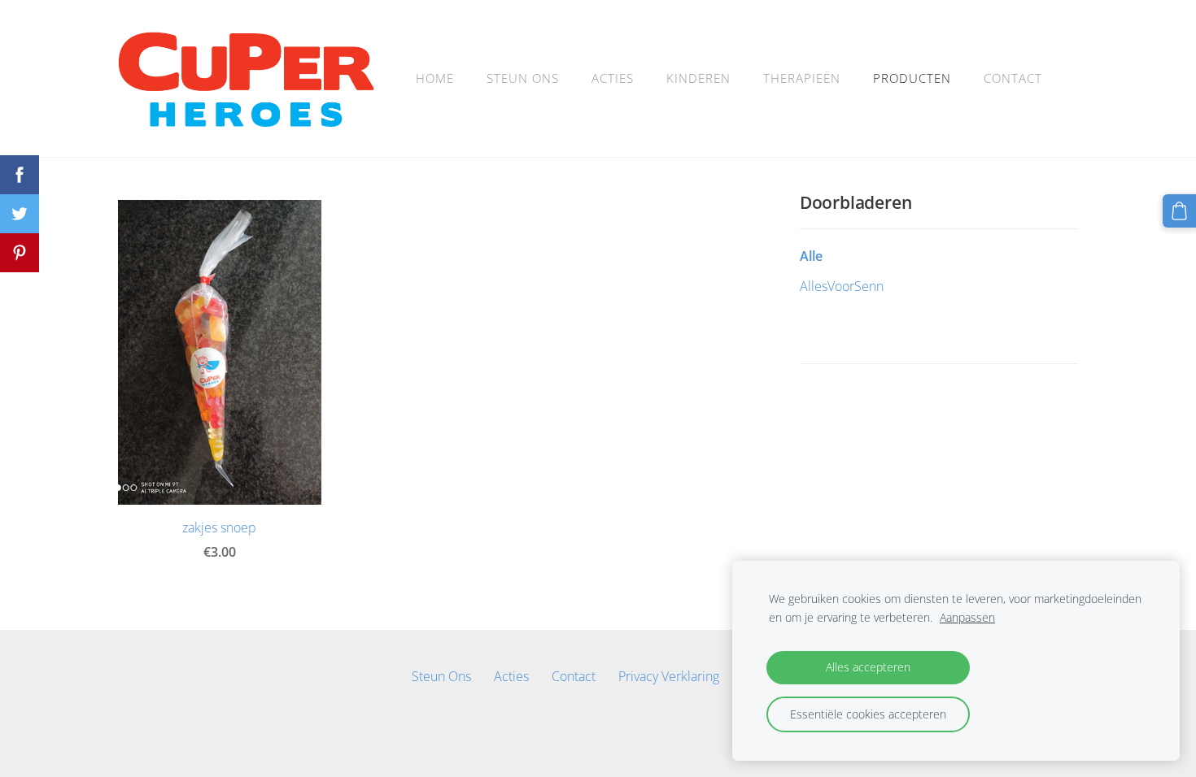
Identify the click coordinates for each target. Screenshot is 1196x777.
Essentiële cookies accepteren (868, 714)
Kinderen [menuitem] (698, 78)
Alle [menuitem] (811, 256)
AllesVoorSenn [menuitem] (842, 286)
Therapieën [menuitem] (801, 78)
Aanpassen (967, 617)
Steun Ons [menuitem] (523, 78)
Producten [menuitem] (912, 78)
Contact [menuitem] (1013, 78)
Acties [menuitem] (612, 78)
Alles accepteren (868, 667)
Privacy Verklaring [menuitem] (668, 676)
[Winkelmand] (1179, 211)
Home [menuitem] (435, 78)
